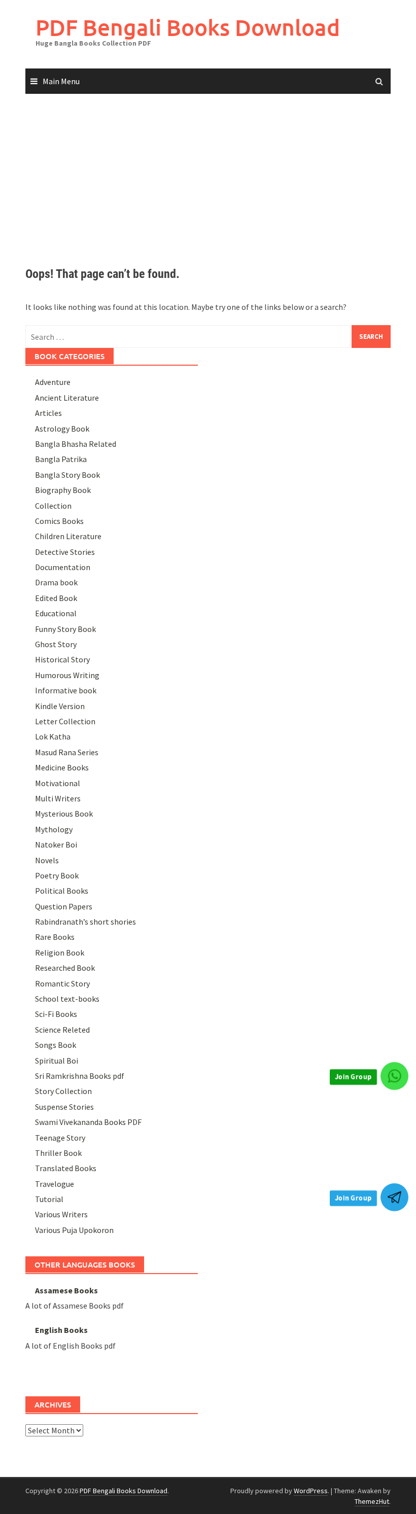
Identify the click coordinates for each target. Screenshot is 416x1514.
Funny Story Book (65, 629)
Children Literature (68, 536)
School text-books (67, 999)
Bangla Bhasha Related (75, 444)
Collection (53, 506)
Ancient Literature (67, 398)
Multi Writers (58, 798)
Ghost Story (56, 644)
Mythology (54, 829)
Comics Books (59, 521)
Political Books (61, 891)
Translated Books (65, 1168)
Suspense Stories (64, 1107)
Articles (48, 413)
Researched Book (65, 968)
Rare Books (55, 937)
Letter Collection (65, 721)
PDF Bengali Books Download (188, 27)
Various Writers (61, 1214)
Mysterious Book (64, 813)
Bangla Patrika (61, 459)
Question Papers (63, 906)
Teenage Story (60, 1138)
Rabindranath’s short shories (85, 922)
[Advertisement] (208, 171)
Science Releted (62, 1030)
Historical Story (62, 659)
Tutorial (49, 1199)
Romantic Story (62, 983)
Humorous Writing (67, 675)
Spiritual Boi (56, 1060)
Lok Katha (53, 736)
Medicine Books (62, 767)
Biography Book (63, 490)
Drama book (56, 582)
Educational (56, 613)
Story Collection (63, 1091)
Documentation (62, 567)
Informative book (65, 690)
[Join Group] (394, 1076)
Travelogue (54, 1184)
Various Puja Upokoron (74, 1230)
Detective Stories (65, 552)
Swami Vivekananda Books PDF (88, 1122)
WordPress (311, 1490)
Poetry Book (57, 875)
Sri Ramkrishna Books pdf (79, 1076)
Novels (47, 860)
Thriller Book (58, 1153)
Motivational (57, 783)
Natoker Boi (56, 844)
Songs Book (55, 1045)
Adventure (53, 382)
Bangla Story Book (67, 475)
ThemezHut (372, 1501)
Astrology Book (62, 429)
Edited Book (56, 598)
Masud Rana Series (66, 752)
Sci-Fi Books (56, 1014)
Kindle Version (60, 706)
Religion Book (59, 952)
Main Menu (61, 81)
